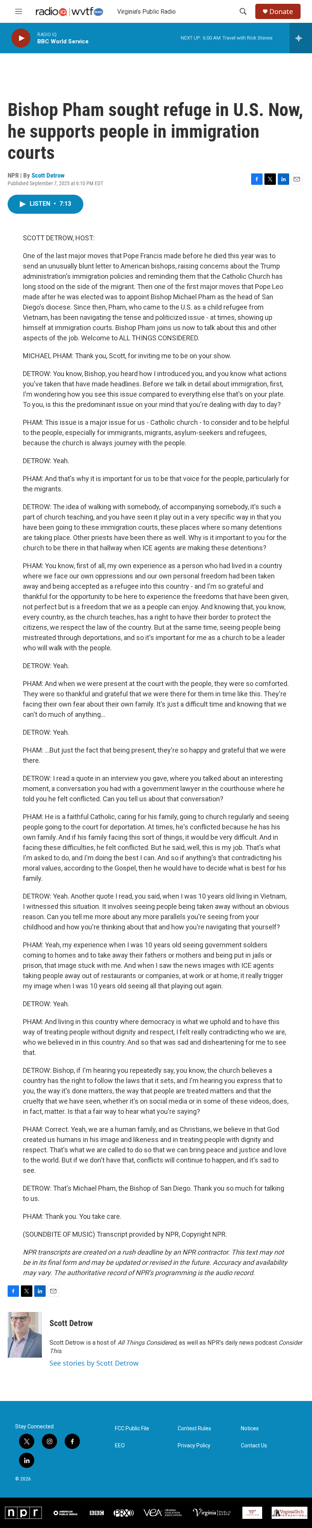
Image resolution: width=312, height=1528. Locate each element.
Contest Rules (194, 1428)
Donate (281, 12)
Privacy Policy (194, 1446)
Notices (250, 1428)
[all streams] (301, 38)
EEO (120, 1446)
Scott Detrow (48, 175)
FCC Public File (132, 1428)
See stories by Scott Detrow (93, 1363)
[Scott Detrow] (25, 1335)
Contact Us (254, 1446)
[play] (21, 38)
